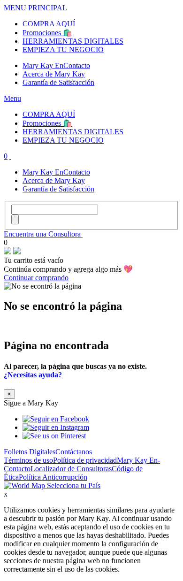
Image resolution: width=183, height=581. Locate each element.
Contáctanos (73, 452)
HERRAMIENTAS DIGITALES (73, 41)
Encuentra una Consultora (43, 234)
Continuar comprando (36, 278)
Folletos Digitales (29, 452)
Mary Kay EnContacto (56, 65)
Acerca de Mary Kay (54, 74)
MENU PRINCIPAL (35, 8)
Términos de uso (28, 460)
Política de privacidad (85, 460)
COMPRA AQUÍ (49, 24)
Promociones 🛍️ (47, 33)
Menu (12, 98)
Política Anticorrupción (53, 477)
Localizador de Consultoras (71, 469)
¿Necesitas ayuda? (33, 375)
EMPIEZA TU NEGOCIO (63, 50)
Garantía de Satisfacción (58, 82)
